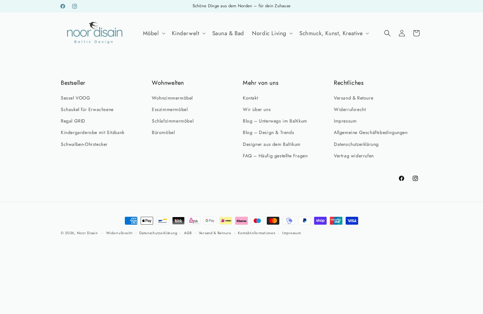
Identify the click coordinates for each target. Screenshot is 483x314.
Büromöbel (163, 132)
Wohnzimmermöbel (172, 98)
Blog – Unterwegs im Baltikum (275, 121)
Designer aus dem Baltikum (272, 144)
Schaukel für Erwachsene (87, 109)
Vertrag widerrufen (354, 155)
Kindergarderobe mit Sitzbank (93, 132)
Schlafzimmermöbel (173, 121)
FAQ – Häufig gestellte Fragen (275, 155)
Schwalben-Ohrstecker (84, 144)
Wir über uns (257, 109)
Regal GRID (73, 121)
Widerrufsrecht (350, 109)
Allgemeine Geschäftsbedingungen (371, 132)
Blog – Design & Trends (268, 132)
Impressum (345, 121)
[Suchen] (387, 33)
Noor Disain (87, 233)
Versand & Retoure (353, 98)
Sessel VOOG (75, 98)
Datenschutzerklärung (356, 144)
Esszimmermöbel (170, 109)
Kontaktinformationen (256, 233)
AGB (188, 233)
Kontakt (250, 98)
